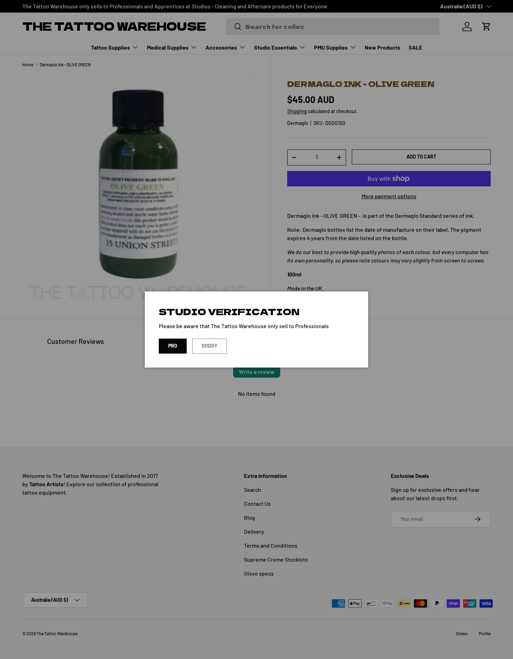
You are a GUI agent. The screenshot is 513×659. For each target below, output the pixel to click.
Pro (172, 346)
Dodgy (209, 346)
